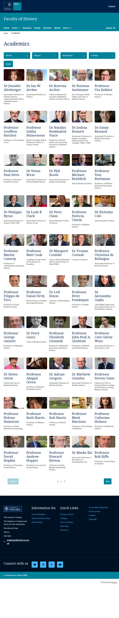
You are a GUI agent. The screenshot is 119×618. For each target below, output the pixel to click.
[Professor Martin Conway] (14, 251)
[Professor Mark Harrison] (82, 413)
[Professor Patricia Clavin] (82, 211)
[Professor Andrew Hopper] (36, 453)
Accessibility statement (98, 507)
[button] (109, 28)
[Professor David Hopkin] (14, 453)
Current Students (38, 514)
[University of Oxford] (8, 6)
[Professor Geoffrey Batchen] (14, 129)
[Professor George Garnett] (14, 333)
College (94, 55)
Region (37, 55)
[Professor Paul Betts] (14, 171)
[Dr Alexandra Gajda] (105, 292)
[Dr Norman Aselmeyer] (82, 87)
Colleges (63, 518)
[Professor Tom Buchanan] (105, 171)
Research (27, 28)
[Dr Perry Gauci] (36, 333)
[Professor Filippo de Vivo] (14, 292)
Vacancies (64, 530)
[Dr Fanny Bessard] (105, 129)
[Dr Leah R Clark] (36, 211)
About (66, 28)
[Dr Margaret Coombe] (59, 251)
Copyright (93, 519)
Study (14, 28)
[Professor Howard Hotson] (59, 453)
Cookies (92, 515)
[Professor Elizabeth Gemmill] (59, 333)
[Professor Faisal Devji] (36, 292)
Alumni (57, 28)
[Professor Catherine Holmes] (105, 413)
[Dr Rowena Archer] (59, 87)
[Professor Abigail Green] (36, 374)
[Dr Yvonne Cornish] (82, 251)
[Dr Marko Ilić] (82, 453)
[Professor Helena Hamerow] (14, 413)
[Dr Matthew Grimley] (82, 374)
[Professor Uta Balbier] (105, 87)
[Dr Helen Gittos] (14, 374)
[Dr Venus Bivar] (36, 171)
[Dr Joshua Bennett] (82, 129)
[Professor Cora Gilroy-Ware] (105, 333)
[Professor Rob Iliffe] (105, 453)
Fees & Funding (66, 522)
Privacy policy (94, 511)
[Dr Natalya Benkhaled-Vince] (59, 129)
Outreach (47, 28)
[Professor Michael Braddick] (82, 171)
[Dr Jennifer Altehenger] (14, 87)
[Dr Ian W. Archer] (36, 87)
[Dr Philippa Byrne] (14, 211)
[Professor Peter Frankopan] (82, 292)
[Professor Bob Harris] (59, 413)
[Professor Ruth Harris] (36, 413)
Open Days (64, 526)
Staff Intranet (37, 522)
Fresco (114, 582)
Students (111, 6)
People (37, 28)
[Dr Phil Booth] (59, 171)
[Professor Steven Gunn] (105, 374)
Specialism (67, 55)
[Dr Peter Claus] (59, 211)
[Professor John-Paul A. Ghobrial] (82, 333)
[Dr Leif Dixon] (59, 292)
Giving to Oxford (66, 514)
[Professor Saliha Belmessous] (36, 129)
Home (6, 28)
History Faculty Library (41, 518)
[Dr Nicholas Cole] (105, 211)
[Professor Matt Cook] (36, 251)
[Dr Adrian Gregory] (59, 374)
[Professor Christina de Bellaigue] (105, 251)
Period (9, 55)
